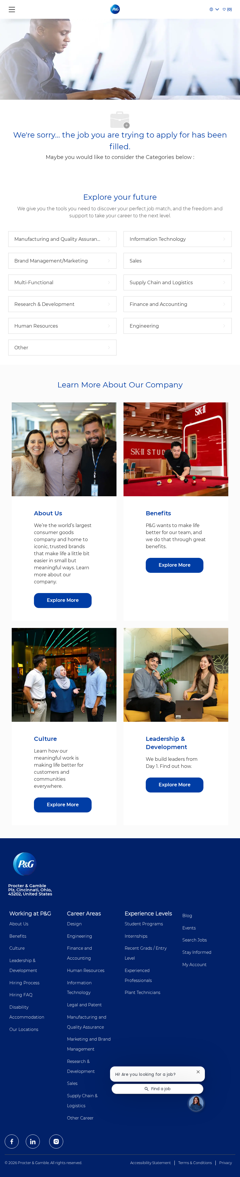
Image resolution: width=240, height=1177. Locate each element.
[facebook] (12, 1141)
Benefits (17, 936)
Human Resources (85, 970)
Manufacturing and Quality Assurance (86, 1022)
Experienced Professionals (138, 975)
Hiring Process (24, 982)
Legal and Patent (84, 1004)
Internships (136, 936)
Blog (187, 915)
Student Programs (144, 924)
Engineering (79, 936)
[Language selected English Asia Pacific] (214, 9)
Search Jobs (194, 940)
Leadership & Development (23, 965)
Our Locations (23, 1029)
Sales (72, 1083)
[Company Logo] (115, 9)
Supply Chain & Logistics (82, 1100)
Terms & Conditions (195, 1163)
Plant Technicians (142, 992)
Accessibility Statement (150, 1163)
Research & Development (81, 1066)
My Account (194, 964)
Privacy (225, 1163)
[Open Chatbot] (196, 1103)
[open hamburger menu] (12, 8)
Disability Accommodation (26, 1012)
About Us (18, 924)
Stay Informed (196, 952)
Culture (17, 948)
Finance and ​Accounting (80, 953)
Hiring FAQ (20, 995)
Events (189, 928)
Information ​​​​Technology (80, 987)
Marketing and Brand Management (89, 1044)
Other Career (80, 1118)
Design (74, 924)
